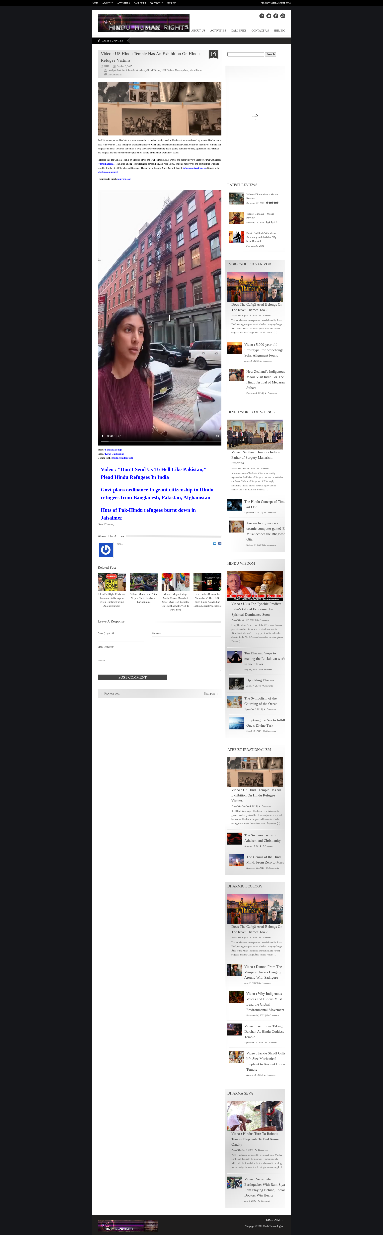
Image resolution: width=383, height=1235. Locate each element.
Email (106, 646)
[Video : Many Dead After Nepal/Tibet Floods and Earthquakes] (144, 582)
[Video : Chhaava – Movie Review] (236, 218)
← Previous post (110, 693)
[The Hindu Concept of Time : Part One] (234, 505)
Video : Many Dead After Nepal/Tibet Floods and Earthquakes (143, 598)
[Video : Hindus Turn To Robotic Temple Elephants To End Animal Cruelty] (257, 1116)
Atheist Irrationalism (135, 70)
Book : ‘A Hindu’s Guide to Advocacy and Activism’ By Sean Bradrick (261, 237)
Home (95, 3)
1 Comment (268, 846)
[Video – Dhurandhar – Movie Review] (236, 199)
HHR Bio (171, 3)
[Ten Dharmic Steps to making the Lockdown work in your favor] (234, 657)
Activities (123, 3)
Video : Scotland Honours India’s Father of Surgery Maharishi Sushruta (255, 457)
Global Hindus (153, 70)
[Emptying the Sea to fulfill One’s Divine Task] (236, 723)
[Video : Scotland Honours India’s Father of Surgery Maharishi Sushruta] (257, 435)
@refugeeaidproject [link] (108, 172)
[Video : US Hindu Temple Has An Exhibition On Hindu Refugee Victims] (257, 772)
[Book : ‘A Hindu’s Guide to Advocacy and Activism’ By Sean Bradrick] (236, 237)
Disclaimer (274, 1219)
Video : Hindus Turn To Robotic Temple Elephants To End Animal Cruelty (255, 1139)
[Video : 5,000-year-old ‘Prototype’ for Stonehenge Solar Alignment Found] (234, 348)
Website (101, 660)
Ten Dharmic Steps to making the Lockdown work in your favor (264, 658)
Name (106, 633)
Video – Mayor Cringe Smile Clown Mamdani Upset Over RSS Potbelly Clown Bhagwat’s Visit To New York (176, 602)
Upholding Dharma (260, 680)
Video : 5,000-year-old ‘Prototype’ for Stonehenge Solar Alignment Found (263, 350)
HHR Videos (168, 70)
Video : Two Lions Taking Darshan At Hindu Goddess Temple (264, 1031)
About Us (107, 3)
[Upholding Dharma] (236, 684)
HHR (119, 543)
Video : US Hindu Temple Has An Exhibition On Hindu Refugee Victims (256, 795)
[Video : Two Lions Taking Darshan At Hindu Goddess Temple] (234, 1029)
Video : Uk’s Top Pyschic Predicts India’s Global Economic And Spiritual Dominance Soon (256, 609)
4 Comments (267, 685)
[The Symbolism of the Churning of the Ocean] (234, 702)
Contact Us (156, 3)
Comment (156, 633)
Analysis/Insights (116, 70)
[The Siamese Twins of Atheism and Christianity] (234, 839)
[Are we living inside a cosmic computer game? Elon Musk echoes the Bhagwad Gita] (236, 527)
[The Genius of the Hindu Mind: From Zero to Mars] (236, 860)
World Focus (196, 70)
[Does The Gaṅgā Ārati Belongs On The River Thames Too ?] (257, 287)
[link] (106, 163)
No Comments (115, 74)
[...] (275, 332)
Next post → (211, 693)
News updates (182, 70)
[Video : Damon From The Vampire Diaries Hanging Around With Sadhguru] (234, 970)
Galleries (140, 3)
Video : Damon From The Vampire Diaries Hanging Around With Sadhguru (263, 972)
